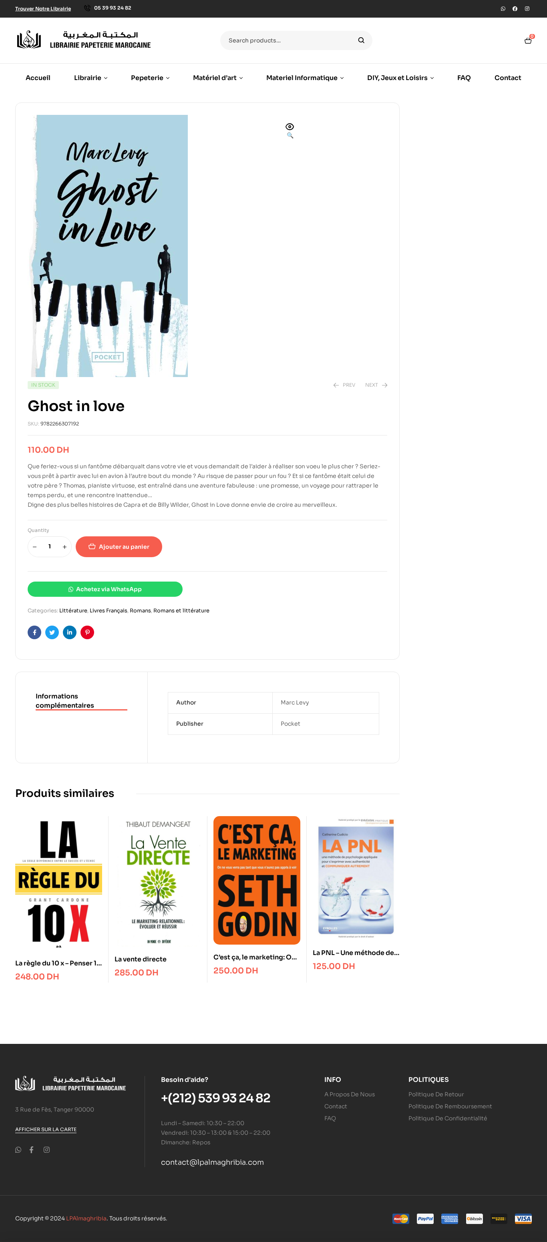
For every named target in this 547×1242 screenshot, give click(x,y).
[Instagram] (527, 9)
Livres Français (108, 610)
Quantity (38, 530)
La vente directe (141, 959)
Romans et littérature (181, 610)
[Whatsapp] (503, 9)
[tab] (81, 701)
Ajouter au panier (124, 546)
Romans (140, 610)
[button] (290, 131)
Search (361, 40)
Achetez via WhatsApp (109, 589)
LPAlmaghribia (86, 1218)
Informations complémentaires (65, 700)
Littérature (73, 610)
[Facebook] (515, 9)
